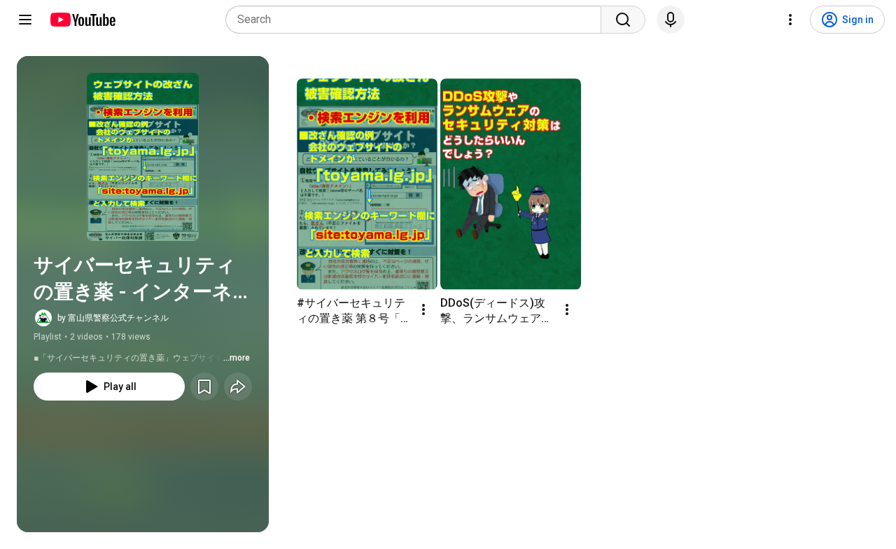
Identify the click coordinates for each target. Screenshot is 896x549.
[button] (143, 157)
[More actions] (424, 310)
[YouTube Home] (82, 19)
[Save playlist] (204, 387)
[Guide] (25, 19)
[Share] (238, 387)
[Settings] (790, 19)
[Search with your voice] (671, 20)
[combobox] (417, 19)
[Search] (623, 20)
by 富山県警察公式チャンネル (113, 318)
